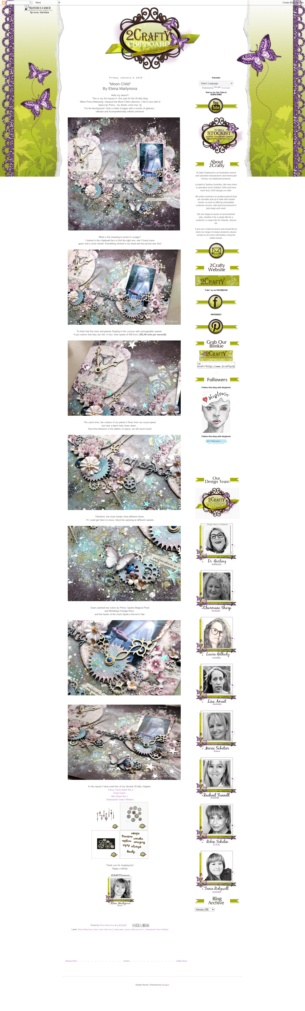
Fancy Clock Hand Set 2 (120, 789)
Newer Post (71, 961)
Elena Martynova (85, 929)
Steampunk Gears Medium (120, 799)
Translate (225, 88)
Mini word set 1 (137, 929)
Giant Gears (119, 793)
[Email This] (134, 925)
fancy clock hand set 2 (103, 929)
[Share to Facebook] (144, 925)
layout (127, 929)
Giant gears (119, 929)
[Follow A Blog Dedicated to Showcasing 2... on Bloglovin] (216, 432)
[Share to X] (141, 925)
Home (127, 961)
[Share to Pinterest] (147, 925)
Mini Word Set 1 (119, 796)
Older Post (182, 961)
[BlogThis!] (137, 925)
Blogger (165, 985)
